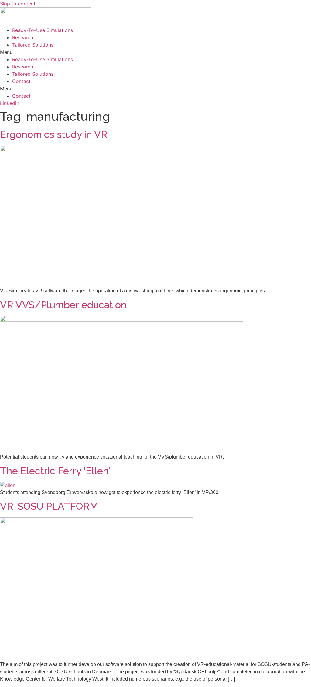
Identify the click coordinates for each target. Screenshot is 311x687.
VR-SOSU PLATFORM (49, 506)
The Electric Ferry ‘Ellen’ (55, 470)
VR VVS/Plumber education (63, 304)
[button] (155, 52)
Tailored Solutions (32, 45)
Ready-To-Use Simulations (42, 30)
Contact (21, 81)
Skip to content (18, 4)
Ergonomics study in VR (54, 134)
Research (22, 37)
